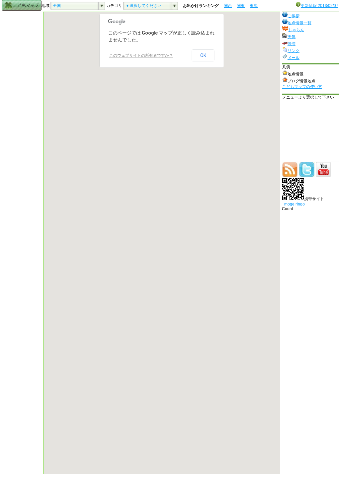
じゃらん (296, 30)
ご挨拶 (293, 16)
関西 (228, 5)
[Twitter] (307, 175)
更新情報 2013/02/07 (319, 5)
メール (293, 57)
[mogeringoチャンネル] (323, 175)
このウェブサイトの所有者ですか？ (141, 55)
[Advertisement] (22, 111)
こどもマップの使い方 (302, 86)
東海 (254, 5)
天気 (292, 37)
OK (203, 55)
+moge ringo (293, 204)
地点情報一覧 (299, 23)
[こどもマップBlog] (290, 175)
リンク (293, 50)
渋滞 (292, 43)
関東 (241, 5)
